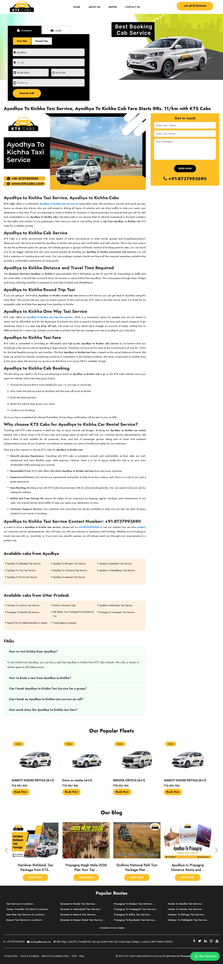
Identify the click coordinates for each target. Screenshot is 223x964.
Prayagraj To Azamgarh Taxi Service (116, 612)
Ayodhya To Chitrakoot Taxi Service (70, 570)
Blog (81, 956)
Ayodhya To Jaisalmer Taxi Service (115, 563)
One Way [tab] (22, 41)
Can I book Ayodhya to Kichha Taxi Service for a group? (48, 688)
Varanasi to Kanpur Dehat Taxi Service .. (82, 920)
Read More (35, 877)
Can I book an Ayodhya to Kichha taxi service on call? (46, 699)
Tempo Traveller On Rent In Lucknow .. (28, 909)
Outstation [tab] (24, 30)
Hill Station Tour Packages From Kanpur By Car (73, 614)
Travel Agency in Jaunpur (65, 622)
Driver (113, 7)
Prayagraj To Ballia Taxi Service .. (132, 914)
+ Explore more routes (111, 928)
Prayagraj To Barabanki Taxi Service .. (135, 920)
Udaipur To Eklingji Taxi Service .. (187, 914)
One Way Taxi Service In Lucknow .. (26, 914)
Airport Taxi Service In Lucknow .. (25, 920)
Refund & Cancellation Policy (55, 956)
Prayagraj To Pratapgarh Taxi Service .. (136, 909)
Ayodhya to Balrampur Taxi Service (115, 605)
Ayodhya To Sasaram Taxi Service (69, 577)
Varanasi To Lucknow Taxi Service (23, 605)
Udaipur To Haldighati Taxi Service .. (188, 920)
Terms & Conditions (29, 956)
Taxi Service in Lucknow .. (20, 904)
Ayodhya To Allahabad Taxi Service (23, 563)
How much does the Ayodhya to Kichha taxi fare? (43, 710)
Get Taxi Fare (207, 956)
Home (78, 7)
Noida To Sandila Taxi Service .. (186, 904)
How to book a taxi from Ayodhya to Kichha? (40, 678)
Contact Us (132, 7)
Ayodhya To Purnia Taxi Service (22, 577)
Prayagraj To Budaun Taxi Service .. (134, 904)
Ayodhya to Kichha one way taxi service (49, 317)
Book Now (20, 792)
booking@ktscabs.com (40, 941)
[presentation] (6, 849)
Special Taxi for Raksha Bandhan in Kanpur (27, 622)
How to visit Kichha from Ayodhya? (33, 651)
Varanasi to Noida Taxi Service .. (78, 904)
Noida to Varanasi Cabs (64, 605)
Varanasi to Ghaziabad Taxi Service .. (81, 909)
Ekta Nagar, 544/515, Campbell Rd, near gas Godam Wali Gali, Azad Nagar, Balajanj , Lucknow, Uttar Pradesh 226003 (114, 941)
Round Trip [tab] (42, 41)
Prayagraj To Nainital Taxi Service (23, 612)
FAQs (74, 956)
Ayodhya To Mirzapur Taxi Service (69, 563)
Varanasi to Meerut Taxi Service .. (79, 914)
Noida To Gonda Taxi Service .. (186, 909)
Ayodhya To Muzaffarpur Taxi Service (117, 570)
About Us (94, 7)
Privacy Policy (11, 956)
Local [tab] (55, 30)
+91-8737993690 (194, 6)
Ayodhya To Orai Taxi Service (21, 570)
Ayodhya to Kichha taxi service (57, 203)
